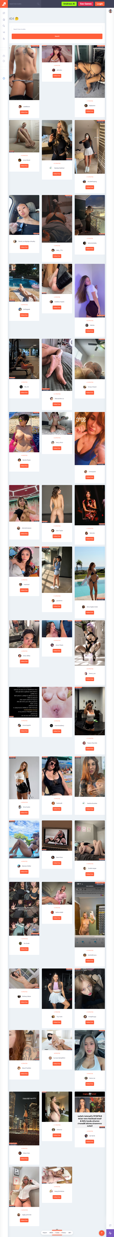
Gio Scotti (27, 943)
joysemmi (59, 600)
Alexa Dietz (26, 1153)
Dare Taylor (59, 530)
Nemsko (92, 533)
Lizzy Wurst (26, 160)
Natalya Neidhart (59, 168)
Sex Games (86, 3)
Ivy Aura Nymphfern (59, 1058)
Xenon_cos (92, 673)
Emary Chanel (92, 387)
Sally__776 (59, 250)
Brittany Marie (26, 996)
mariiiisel (26, 584)
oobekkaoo (26, 106)
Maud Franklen (26, 1068)
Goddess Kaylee (59, 302)
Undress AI (69, 3)
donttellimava (92, 955)
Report (45, 1232)
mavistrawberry (59, 725)
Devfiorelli (59, 803)
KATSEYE (92, 1136)
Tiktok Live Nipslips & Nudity (26, 241)
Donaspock (92, 471)
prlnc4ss (59, 70)
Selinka (92, 325)
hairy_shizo (59, 442)
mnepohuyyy (92, 1016)
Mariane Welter (26, 866)
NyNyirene (92, 105)
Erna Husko (26, 807)
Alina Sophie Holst (92, 607)
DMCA (51, 1232)
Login (100, 3)
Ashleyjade (26, 309)
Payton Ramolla (92, 743)
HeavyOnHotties (59, 1191)
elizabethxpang (92, 181)
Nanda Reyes (27, 460)
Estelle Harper (92, 868)
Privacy (64, 1232)
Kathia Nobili (59, 912)
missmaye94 (27, 725)
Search (57, 36)
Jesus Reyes (59, 645)
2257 (69, 1232)
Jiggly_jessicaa (26, 1215)
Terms (57, 1232)
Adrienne (59, 1129)
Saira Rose (59, 857)
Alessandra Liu (59, 398)
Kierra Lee (92, 1078)
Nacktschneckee (92, 803)
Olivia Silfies (26, 656)
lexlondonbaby (92, 243)
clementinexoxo (26, 528)
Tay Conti (59, 1016)
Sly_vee (26, 387)
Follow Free (24, 112)
